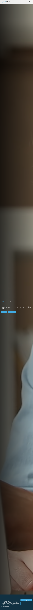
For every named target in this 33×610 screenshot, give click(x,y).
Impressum (2, 606)
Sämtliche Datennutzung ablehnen (26, 604)
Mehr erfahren (4, 311)
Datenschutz (7, 606)
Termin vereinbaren (12, 311)
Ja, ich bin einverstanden (26, 600)
